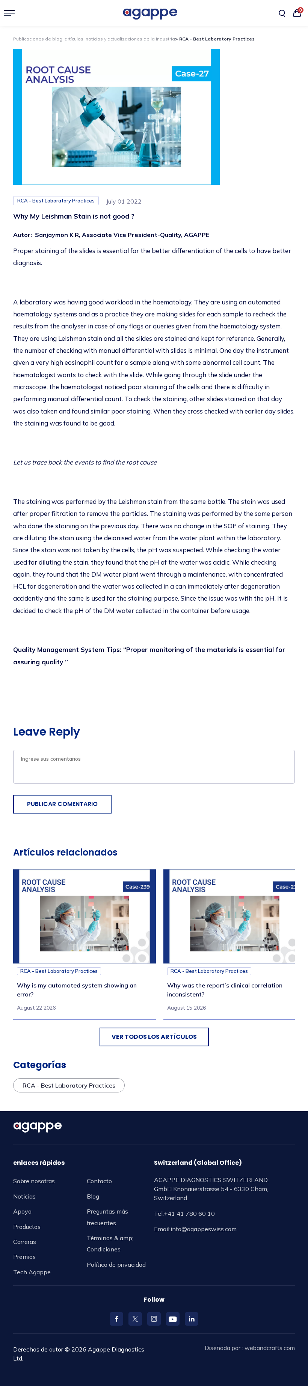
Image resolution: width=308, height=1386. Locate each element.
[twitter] (135, 1319)
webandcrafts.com (270, 1348)
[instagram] (154, 1319)
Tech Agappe (32, 1272)
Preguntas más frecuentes (107, 1217)
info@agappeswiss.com (204, 1229)
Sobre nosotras (34, 1181)
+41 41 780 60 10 (189, 1213)
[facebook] (116, 1319)
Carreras (24, 1241)
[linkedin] (191, 1319)
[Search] (282, 13)
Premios (24, 1256)
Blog (93, 1196)
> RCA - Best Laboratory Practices (215, 39)
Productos (27, 1226)
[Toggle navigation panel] (12, 13)
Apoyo (22, 1211)
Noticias (24, 1196)
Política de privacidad (116, 1264)
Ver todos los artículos (154, 1036)
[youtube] (173, 1319)
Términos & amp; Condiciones (110, 1243)
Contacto (99, 1181)
